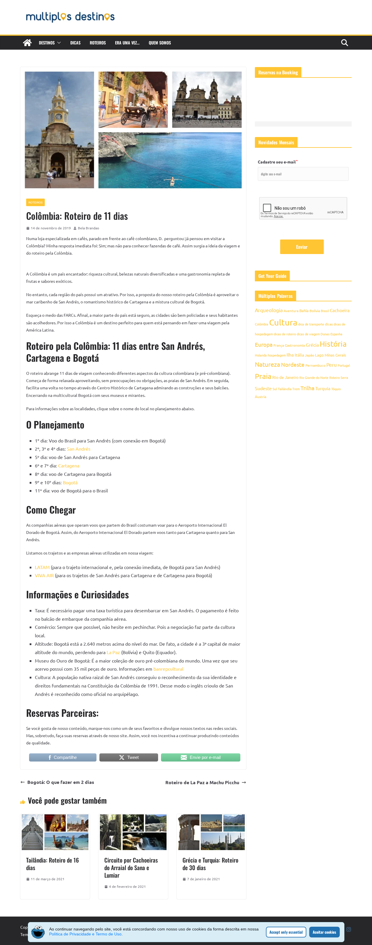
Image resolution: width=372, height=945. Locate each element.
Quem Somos (160, 42)
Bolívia (315, 310)
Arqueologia (269, 310)
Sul (275, 388)
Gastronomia (295, 345)
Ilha (290, 354)
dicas (329, 324)
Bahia (304, 310)
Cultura (283, 322)
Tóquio (336, 388)
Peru (331, 364)
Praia (263, 376)
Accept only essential (286, 932)
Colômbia (261, 324)
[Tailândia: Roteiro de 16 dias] (55, 818)
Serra (344, 377)
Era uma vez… (127, 42)
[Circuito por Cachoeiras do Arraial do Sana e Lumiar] (133, 818)
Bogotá (70, 482)
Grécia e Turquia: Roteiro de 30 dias (210, 864)
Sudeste (263, 388)
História (333, 343)
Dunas (325, 334)
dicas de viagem (308, 334)
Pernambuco (315, 365)
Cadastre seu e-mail (278, 161)
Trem (296, 388)
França (278, 345)
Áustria (260, 396)
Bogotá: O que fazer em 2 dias (60, 782)
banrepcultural (168, 669)
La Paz (113, 652)
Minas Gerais (335, 354)
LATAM (42, 567)
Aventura (291, 310)
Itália (299, 354)
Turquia (322, 388)
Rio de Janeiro (285, 377)
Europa (264, 344)
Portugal (344, 365)
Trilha (307, 387)
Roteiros (98, 42)
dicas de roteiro (285, 334)
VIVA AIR (44, 575)
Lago (319, 354)
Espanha (336, 334)
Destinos (47, 42)
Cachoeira (340, 310)
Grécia (312, 345)
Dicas (75, 42)
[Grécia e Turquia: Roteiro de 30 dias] (211, 818)
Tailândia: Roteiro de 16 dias (52, 864)
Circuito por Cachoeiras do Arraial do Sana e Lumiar (131, 867)
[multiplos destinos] (27, 43)
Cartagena (68, 465)
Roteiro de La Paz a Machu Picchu (202, 782)
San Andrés (78, 448)
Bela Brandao (88, 228)
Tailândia (284, 388)
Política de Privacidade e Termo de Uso (85, 934)
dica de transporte (311, 324)
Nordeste (293, 364)
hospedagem (277, 355)
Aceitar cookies (324, 932)
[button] (58, 43)
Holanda (261, 355)
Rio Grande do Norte (313, 377)
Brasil (325, 310)
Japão (309, 355)
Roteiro (334, 377)
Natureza (267, 364)
